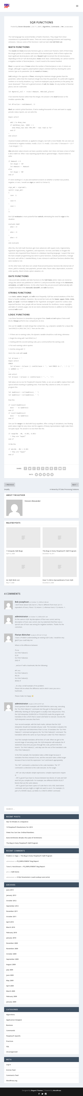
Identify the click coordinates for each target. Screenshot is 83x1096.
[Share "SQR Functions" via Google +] (34, 468)
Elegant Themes (37, 1090)
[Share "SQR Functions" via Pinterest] (43, 468)
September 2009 (12, 959)
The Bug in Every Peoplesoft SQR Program (59, 551)
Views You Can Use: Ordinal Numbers (20, 832)
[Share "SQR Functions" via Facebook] (25, 468)
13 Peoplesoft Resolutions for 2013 (19, 827)
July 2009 (9, 970)
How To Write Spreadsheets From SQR (58, 580)
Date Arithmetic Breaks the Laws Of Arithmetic (24, 838)
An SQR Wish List (56, 42)
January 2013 (11, 895)
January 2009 (11, 1002)
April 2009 (10, 986)
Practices (9, 1041)
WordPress (57, 1090)
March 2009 (10, 991)
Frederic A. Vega (12, 856)
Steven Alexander (24, 27)
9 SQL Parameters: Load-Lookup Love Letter (33, 877)
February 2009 (11, 996)
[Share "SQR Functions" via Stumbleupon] (55, 468)
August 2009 (11, 964)
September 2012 (12, 906)
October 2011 (11, 916)
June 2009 (10, 975)
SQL (7, 1046)
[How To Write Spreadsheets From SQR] (60, 566)
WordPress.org (11, 1081)
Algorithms (46, 27)
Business (9, 1025)
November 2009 (12, 949)
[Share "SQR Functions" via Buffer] (51, 468)
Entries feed (10, 1070)
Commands (55, 27)
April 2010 (10, 922)
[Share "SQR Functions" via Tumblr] (38, 468)
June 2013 (10, 890)
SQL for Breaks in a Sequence (17, 822)
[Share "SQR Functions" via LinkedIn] (47, 468)
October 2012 (11, 901)
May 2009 (9, 980)
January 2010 (11, 938)
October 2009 (11, 954)
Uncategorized (11, 1052)
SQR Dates (48, 280)
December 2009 (12, 943)
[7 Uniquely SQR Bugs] (23, 537)
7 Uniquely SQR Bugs (14, 551)
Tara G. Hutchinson (13, 866)
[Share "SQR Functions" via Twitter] (30, 468)
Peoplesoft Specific (13, 1036)
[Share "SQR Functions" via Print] (64, 468)
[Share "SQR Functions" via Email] (60, 468)
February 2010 (11, 932)
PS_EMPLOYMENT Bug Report (28, 861)
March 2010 (10, 927)
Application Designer (14, 1020)
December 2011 (12, 911)
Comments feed (12, 1075)
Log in (8, 1065)
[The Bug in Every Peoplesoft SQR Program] (60, 537)
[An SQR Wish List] (23, 566)
